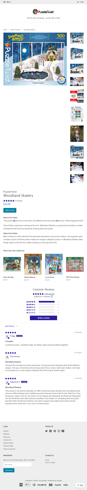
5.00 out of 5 (49, 294)
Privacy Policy (8, 446)
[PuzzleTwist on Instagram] (59, 431)
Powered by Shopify (55, 480)
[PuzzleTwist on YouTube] (63, 431)
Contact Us (7, 440)
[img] (10, 332)
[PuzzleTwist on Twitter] (46, 431)
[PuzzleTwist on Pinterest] (54, 431)
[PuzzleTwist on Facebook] (50, 431)
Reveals (6, 434)
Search (5, 431)
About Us (6, 437)
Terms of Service (9, 449)
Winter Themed (15, 30)
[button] (9, 200)
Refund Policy (8, 443)
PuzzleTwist (43, 480)
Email (47, 460)
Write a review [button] (44, 318)
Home (5, 30)
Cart (82, 2)
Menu (8, 2)
